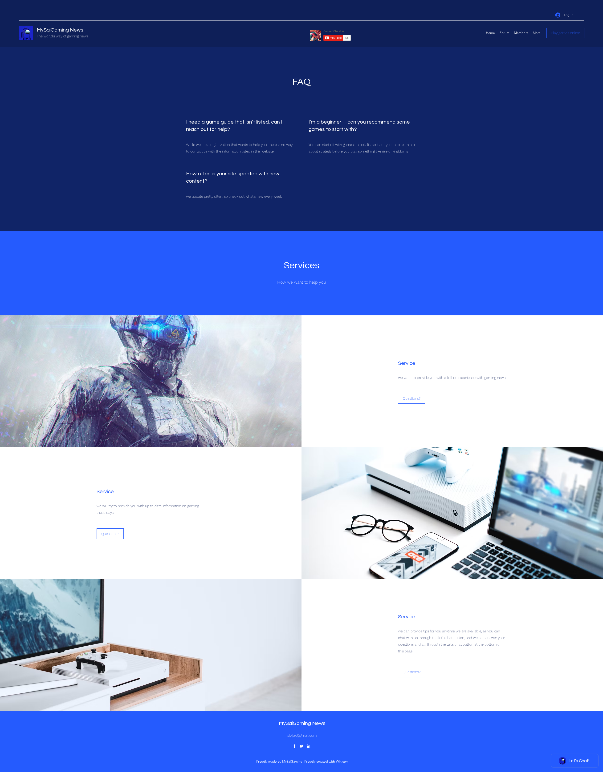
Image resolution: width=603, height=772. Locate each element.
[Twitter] (301, 746)
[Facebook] (294, 746)
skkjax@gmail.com (302, 735)
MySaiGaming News (60, 30)
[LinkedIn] (308, 746)
